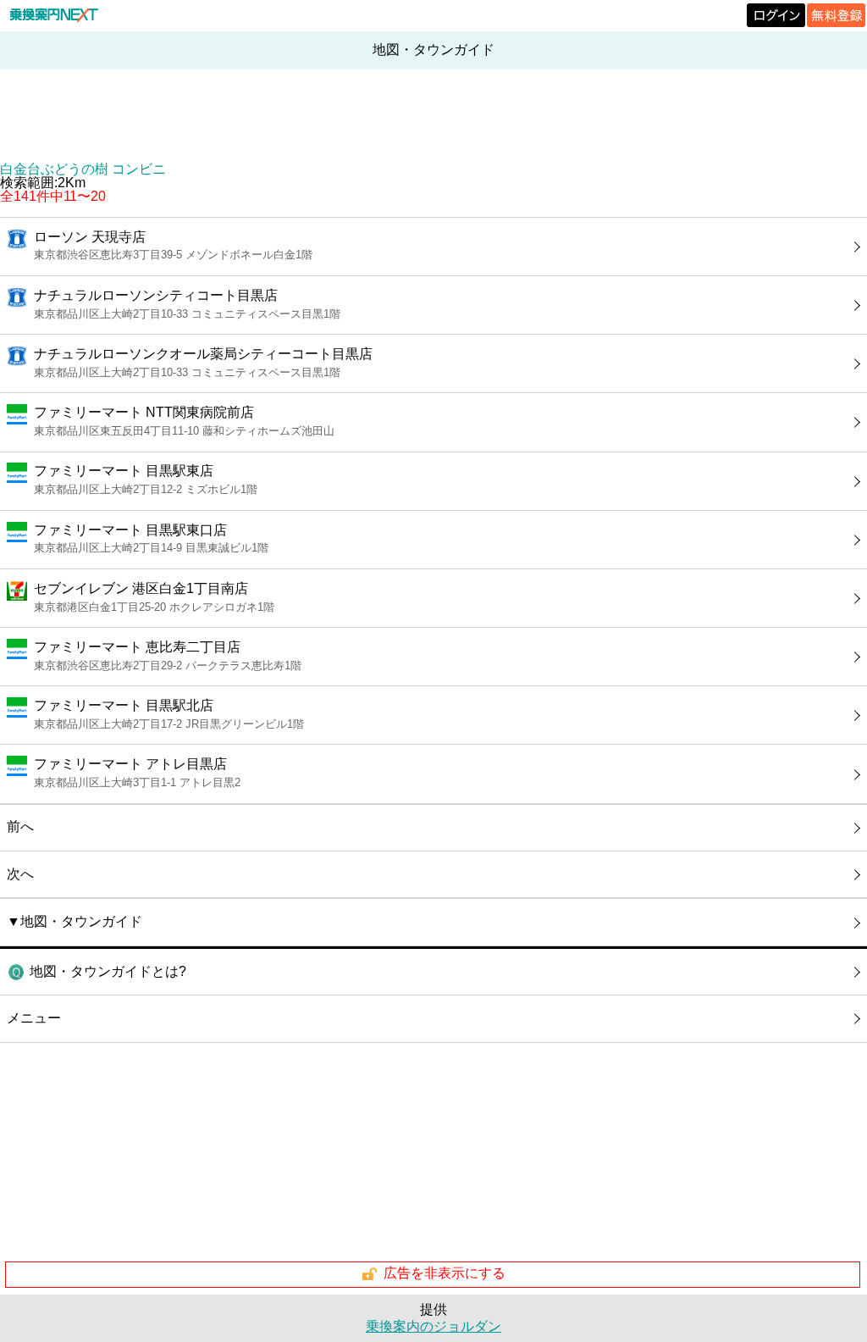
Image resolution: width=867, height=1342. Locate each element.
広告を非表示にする (444, 1273)
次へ (20, 874)
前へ (20, 826)
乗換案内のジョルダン (433, 1326)
